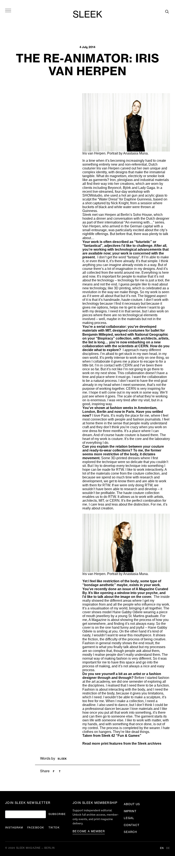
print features (111, 743)
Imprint (130, 811)
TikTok (54, 827)
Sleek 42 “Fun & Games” (121, 735)
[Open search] (167, 12)
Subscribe (57, 814)
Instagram (14, 827)
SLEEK (87, 14)
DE (168, 848)
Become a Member (89, 831)
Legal (129, 818)
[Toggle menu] (8, 10)
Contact (132, 825)
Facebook (35, 827)
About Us (132, 804)
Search (130, 832)
